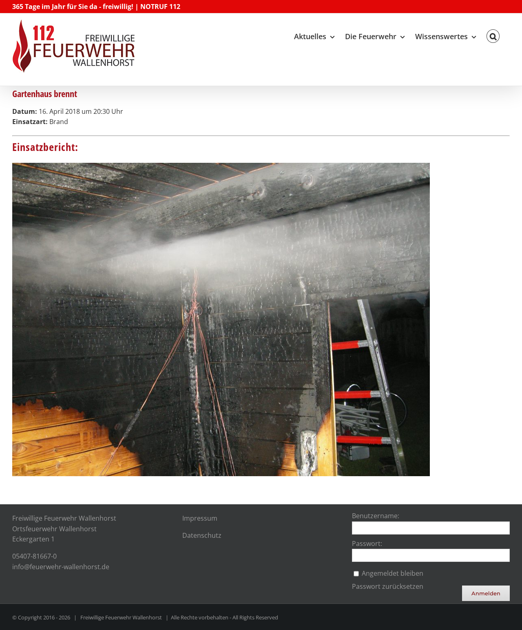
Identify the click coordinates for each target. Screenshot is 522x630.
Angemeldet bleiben (392, 573)
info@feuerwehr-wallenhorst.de (60, 566)
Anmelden (485, 593)
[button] (493, 34)
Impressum (199, 518)
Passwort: (367, 543)
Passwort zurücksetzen (387, 586)
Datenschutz (201, 535)
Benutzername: (375, 515)
